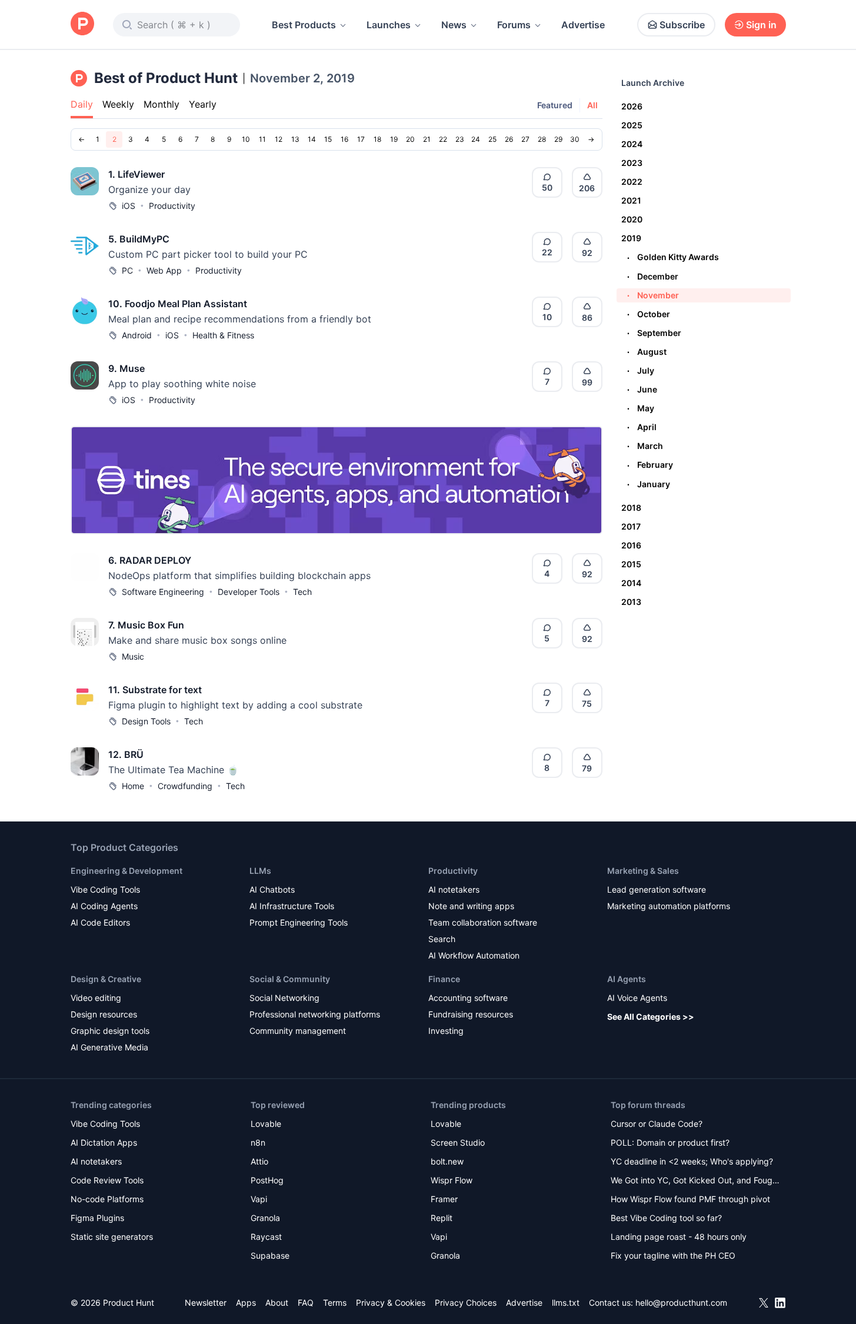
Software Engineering (163, 592)
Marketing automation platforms (668, 906)
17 (361, 139)
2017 (631, 526)
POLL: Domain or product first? (670, 1142)
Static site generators (112, 1237)
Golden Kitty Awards (673, 257)
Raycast (266, 1237)
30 (574, 139)
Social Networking (284, 998)
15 (328, 139)
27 (525, 139)
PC (127, 270)
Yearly (203, 104)
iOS (128, 206)
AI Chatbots (272, 889)
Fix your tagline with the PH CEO (673, 1255)
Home (133, 786)
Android (137, 335)
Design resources (104, 1014)
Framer (444, 1199)
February (650, 465)
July (640, 370)
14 (312, 139)
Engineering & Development (126, 871)
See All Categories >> (650, 1017)
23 (459, 139)
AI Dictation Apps (104, 1142)
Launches (389, 25)
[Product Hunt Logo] (82, 24)
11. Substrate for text (155, 690)
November (653, 295)
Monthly (161, 104)
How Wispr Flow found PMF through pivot (690, 1199)
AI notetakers (453, 889)
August (647, 352)
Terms (335, 1303)
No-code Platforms (107, 1199)
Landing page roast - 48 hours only (679, 1237)
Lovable (266, 1124)
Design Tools (146, 721)
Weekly (118, 104)
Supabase (270, 1255)
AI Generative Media (109, 1047)
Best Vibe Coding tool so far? (666, 1218)
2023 (631, 163)
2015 (631, 564)
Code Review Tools (107, 1180)
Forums (514, 25)
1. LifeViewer (136, 174)
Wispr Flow (451, 1180)
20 (410, 139)
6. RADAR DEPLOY (149, 560)
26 (509, 139)
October (648, 314)
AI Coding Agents (104, 906)
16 (344, 139)
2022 (631, 182)
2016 (631, 545)
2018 (631, 508)
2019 (631, 238)
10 (246, 139)
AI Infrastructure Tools (291, 906)
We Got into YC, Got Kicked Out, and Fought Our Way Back (695, 1181)
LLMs (260, 871)
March (645, 446)
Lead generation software (656, 889)
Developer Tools (248, 592)
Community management (297, 1031)
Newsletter (206, 1303)
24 (475, 139)
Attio (259, 1161)
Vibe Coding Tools (105, 889)
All (592, 105)
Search (441, 939)
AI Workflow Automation (473, 955)
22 (443, 139)
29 (558, 139)
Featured (554, 105)
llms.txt (565, 1303)
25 (492, 139)
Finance (444, 979)
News (454, 25)
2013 (631, 602)
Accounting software (468, 998)
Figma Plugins (97, 1218)
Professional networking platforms (314, 1014)
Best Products (304, 25)
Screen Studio (458, 1142)
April (642, 427)
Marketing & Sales (643, 871)
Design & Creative (106, 979)
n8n (258, 1142)
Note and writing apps (471, 906)
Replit (441, 1218)
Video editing (96, 998)
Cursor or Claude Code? (656, 1124)
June (642, 389)
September (654, 333)
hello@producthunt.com (681, 1303)
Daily (82, 104)
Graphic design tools (110, 1031)
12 (278, 139)
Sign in (761, 25)
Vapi (259, 1199)
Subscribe (682, 25)
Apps (246, 1303)
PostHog (267, 1180)
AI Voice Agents (637, 998)
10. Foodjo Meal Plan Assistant (177, 304)
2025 (631, 125)
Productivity (172, 206)
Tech (302, 592)
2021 (631, 200)
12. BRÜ (126, 754)
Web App (164, 270)
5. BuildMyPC (138, 239)
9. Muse (126, 368)
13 (295, 139)
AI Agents (626, 979)
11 (262, 139)
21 (427, 139)
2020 (631, 219)
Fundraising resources (470, 1014)
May (640, 408)
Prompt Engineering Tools (298, 922)
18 (377, 139)
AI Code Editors (100, 922)
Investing (446, 1031)
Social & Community (289, 979)
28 (542, 139)
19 (394, 139)
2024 (631, 144)
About (276, 1303)
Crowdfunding (185, 786)
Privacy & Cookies (390, 1303)
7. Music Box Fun (146, 625)
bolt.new (447, 1161)
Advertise (583, 25)
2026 (631, 106)
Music (133, 656)
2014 (631, 583)
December (652, 276)
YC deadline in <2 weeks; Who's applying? (692, 1161)
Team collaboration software (482, 922)
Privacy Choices (466, 1303)
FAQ (306, 1303)
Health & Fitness (223, 335)
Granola (265, 1218)
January (648, 484)
